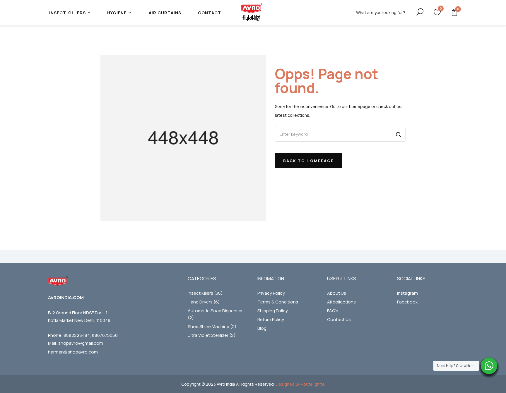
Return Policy (270, 319)
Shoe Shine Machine (212, 326)
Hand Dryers (204, 302)
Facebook (407, 302)
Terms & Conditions (277, 302)
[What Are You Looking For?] (414, 12)
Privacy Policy (271, 293)
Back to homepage (308, 160)
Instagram (407, 293)
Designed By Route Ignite (300, 384)
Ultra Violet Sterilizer (211, 335)
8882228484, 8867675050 (91, 335)
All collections (341, 302)
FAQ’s (332, 311)
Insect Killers (205, 293)
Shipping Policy (272, 311)
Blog (261, 328)
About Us (336, 293)
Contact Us (339, 319)
